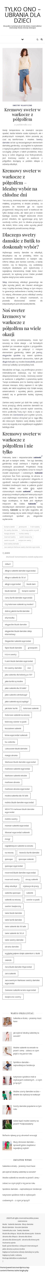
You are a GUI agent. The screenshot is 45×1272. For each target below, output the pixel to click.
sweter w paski (9, 540)
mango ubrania (9, 534)
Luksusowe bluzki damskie (16, 748)
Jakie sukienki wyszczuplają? (17, 701)
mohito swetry (24, 534)
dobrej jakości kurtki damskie (17, 611)
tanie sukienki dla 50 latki (15, 926)
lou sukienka (10, 742)
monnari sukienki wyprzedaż (17, 825)
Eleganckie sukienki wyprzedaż (18, 641)
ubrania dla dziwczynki (30, 1240)
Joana (7, 553)
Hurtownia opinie (9, 1243)
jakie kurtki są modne (14, 681)
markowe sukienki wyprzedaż (17, 768)
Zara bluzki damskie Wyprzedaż (18, 967)
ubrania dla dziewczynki (11, 1240)
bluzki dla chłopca (9, 1233)
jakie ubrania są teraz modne (13, 1249)
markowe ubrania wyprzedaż (17, 789)
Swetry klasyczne (22, 105)
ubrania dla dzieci (25, 1236)
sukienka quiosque (12, 893)
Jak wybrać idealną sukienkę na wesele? (19, 1172)
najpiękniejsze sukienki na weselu (19, 845)
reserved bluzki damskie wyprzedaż (20, 872)
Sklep (4, 282)
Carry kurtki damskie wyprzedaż (18, 597)
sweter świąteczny (25, 537)
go (29, 206)
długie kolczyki (8, 361)
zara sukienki (10, 973)
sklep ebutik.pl (11, 886)
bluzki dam (31, 584)
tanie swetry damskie (11, 544)
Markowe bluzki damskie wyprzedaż (20, 762)
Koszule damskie (21, 1227)
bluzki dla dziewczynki (25, 1233)
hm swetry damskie (11, 530)
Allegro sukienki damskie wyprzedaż (20, 570)
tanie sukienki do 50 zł (14, 933)
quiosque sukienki (26, 859)
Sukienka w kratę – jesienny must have (18, 1166)
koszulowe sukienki (13, 728)
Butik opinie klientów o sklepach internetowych (20, 1246)
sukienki (37, 457)
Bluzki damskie (8, 1227)
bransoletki (30, 361)
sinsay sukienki (31, 879)
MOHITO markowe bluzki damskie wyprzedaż (19, 811)
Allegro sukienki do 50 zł (15, 577)
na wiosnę (9, 852)
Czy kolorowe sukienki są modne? (19, 604)
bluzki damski (10, 591)
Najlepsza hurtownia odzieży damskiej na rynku (20, 1252)
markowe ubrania (12, 782)
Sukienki (38, 473)
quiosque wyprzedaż (14, 866)
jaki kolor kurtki (11, 708)
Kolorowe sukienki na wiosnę (17, 715)
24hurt (8, 564)
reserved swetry (10, 537)
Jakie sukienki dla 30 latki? (15, 688)
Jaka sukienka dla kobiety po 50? (18, 674)
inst (29, 668)
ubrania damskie (12, 946)
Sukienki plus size (9, 1230)
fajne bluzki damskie (13, 647)
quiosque (9, 859)
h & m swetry (35, 527)
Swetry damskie (23, 1230)
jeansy (39, 352)
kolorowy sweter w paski (30, 530)
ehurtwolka (9, 617)
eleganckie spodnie (11, 355)
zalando (8, 960)
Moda (4, 1224)
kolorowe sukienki (30, 708)
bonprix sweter (9, 527)
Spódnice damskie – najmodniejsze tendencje (22, 1189)
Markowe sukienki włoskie (16, 775)
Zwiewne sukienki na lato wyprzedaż (20, 990)
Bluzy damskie (27, 1224)
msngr (7, 839)
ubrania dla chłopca (10, 1236)
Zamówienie (18, 414)
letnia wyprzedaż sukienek (16, 735)
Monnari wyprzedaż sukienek (17, 832)
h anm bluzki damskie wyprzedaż (19, 661)
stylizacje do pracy (31, 886)
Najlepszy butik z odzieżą (12, 1255)
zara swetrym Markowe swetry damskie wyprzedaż (22, 547)
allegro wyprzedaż (13, 584)
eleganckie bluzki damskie (16, 624)
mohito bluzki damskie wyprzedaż (19, 802)
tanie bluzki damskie (13, 913)
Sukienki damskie (14, 1224)
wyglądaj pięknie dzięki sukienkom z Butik (22, 953)
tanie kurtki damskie (13, 919)
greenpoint (23, 527)
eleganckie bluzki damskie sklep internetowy (18, 632)
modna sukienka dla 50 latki (16, 795)
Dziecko (38, 1233)
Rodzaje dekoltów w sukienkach (14, 1258)
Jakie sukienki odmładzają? (16, 694)
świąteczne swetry (24, 540)
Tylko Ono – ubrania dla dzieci (22, 14)
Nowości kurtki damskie (29, 852)
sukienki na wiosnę (12, 899)
